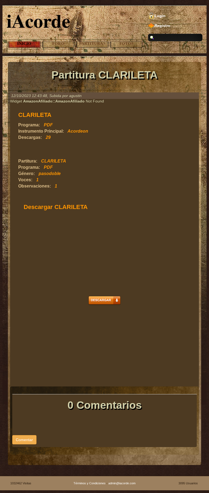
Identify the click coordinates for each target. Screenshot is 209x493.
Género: (26, 173)
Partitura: (27, 161)
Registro (162, 25)
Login (160, 16)
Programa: (29, 125)
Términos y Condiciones (89, 483)
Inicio (24, 43)
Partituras (92, 43)
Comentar (24, 440)
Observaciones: (34, 186)
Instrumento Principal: (41, 131)
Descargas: (30, 137)
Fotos (126, 43)
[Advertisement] (82, 149)
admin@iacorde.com (122, 483)
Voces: (25, 179)
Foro (58, 43)
